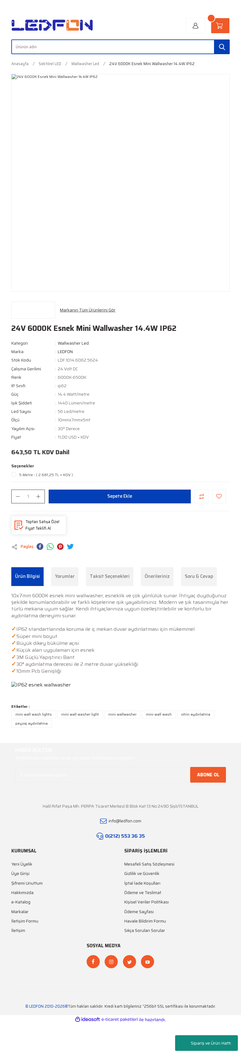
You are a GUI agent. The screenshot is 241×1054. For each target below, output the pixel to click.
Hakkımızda (22, 892)
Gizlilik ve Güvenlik (141, 873)
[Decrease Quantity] (18, 496)
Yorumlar (65, 576)
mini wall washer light (80, 714)
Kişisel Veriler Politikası (146, 902)
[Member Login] (195, 25)
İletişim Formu (24, 921)
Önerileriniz (157, 576)
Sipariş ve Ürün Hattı (211, 1043)
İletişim (18, 930)
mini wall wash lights (33, 714)
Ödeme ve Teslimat (142, 892)
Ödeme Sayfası (139, 911)
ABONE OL (208, 774)
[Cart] (220, 25)
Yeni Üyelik (21, 864)
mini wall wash (159, 714)
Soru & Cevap (199, 576)
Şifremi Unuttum (27, 883)
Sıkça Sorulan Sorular (144, 930)
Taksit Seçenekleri (110, 576)
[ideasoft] (87, 1019)
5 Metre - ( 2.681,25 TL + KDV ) (46, 475)
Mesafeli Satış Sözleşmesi (149, 864)
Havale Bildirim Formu (145, 921)
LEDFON (65, 351)
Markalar (20, 911)
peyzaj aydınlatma (31, 723)
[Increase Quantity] (38, 496)
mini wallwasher (122, 714)
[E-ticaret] (119, 1019)
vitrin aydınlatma (195, 714)
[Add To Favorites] (219, 496)
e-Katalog (20, 902)
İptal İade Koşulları (142, 883)
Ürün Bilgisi (27, 576)
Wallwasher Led (73, 343)
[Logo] (52, 26)
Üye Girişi (20, 873)
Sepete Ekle (119, 496)
